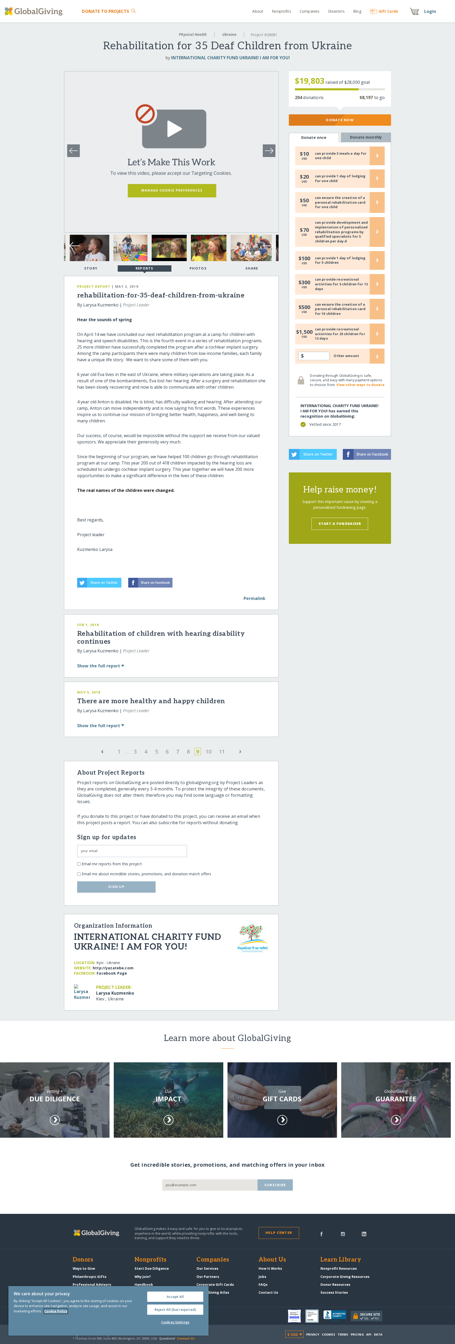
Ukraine (229, 34)
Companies (309, 11)
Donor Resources (335, 1284)
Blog (357, 11)
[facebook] (321, 1234)
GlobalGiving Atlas (212, 1292)
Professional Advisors (92, 1284)
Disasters (336, 11)
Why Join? (143, 1276)
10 (208, 751)
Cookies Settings (175, 1322)
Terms (343, 1334)
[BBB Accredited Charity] (337, 1316)
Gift (388, 11)
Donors (83, 1260)
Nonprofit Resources (338, 1268)
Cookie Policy (55, 1311)
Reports (145, 268)
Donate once (314, 137)
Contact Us (268, 1292)
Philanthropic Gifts (89, 1276)
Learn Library (340, 1260)
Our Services (207, 1268)
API (368, 1334)
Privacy (312, 1334)
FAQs (263, 1284)
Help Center (278, 1232)
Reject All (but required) (175, 1309)
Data (378, 1334)
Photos (198, 268)
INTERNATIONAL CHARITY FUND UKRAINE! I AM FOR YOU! (230, 58)
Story (90, 268)
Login (430, 11)
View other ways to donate (360, 384)
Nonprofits (281, 11)
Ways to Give (84, 1268)
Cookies (328, 1334)
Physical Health (193, 34)
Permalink (254, 598)
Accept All (175, 1296)
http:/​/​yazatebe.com (113, 967)
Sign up (116, 886)
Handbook (144, 1284)
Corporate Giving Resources (344, 1276)
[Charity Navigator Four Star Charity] (297, 1316)
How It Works (270, 1268)
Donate (105, 11)
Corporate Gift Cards (215, 1284)
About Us (272, 1260)
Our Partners (207, 1276)
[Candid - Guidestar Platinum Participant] (314, 1316)
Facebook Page (112, 973)
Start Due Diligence (152, 1268)
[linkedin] (364, 1234)
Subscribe (275, 1184)
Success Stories (334, 1292)
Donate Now (340, 120)
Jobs (262, 1276)
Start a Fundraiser (340, 523)
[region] (108, 1311)
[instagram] (343, 1234)
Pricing (357, 1334)
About (257, 11)
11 (222, 751)
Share (251, 268)
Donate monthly (366, 137)
